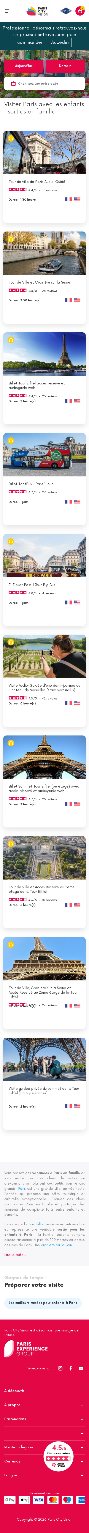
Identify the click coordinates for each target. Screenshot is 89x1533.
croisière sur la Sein (58, 1245)
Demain (65, 66)
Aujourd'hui (24, 66)
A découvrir (14, 1391)
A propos (12, 1405)
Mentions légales (18, 1447)
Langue (10, 1475)
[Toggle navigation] (7, 11)
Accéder (60, 42)
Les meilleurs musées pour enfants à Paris (43, 1303)
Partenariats (15, 1419)
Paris (22, 1189)
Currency (12, 1461)
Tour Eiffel (36, 1224)
